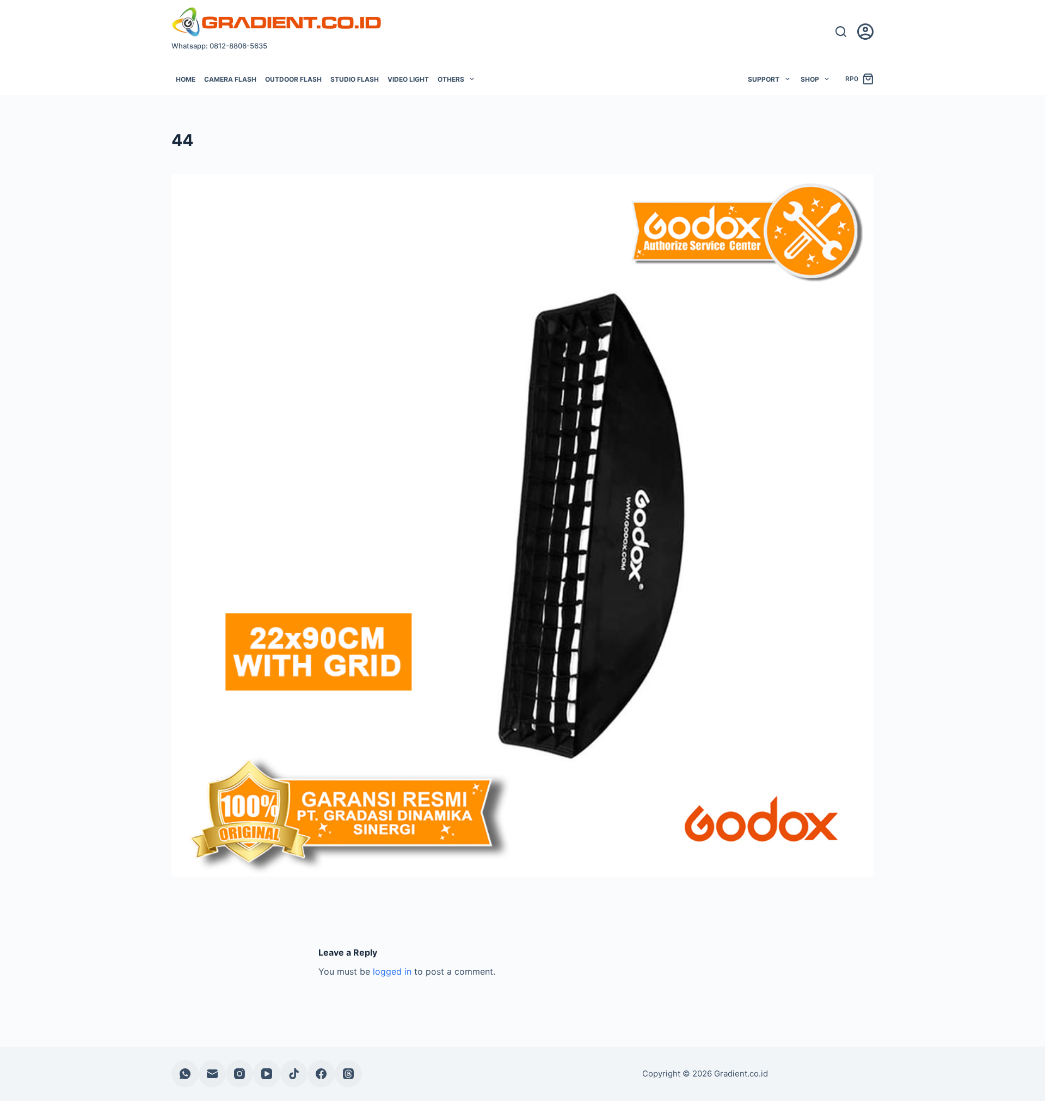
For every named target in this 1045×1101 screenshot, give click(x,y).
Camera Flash (230, 79)
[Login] (865, 31)
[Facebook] (321, 1073)
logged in (392, 971)
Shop (810, 79)
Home (185, 79)
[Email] (212, 1073)
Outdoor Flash (293, 79)
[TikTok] (294, 1073)
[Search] (840, 31)
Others (451, 79)
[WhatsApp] (185, 1073)
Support (763, 79)
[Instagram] (239, 1073)
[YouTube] (266, 1073)
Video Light (408, 79)
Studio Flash (354, 79)
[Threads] (348, 1073)
